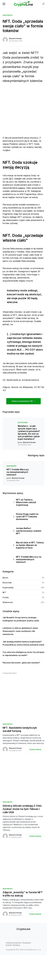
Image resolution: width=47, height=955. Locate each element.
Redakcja (16, 945)
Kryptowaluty (8, 587)
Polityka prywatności (14, 943)
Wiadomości (8, 15)
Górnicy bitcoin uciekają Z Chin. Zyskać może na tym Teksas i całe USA (22, 809)
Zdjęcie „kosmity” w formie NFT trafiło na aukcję (23, 894)
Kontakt (9, 945)
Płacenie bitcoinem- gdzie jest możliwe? (21, 663)
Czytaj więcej (35, 749)
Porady (6, 597)
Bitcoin (5, 578)
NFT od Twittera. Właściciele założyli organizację (26, 502)
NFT (11, 178)
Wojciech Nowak (15, 38)
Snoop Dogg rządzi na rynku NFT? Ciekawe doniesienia (27, 516)
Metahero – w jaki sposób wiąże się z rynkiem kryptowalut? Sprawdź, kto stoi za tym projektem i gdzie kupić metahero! (29, 432)
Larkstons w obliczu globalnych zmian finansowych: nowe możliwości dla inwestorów (20, 631)
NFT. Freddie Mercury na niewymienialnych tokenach (18, 472)
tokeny (21, 188)
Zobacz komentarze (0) (22, 401)
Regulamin (27, 943)
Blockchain (22, 422)
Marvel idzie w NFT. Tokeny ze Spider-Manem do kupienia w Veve (30, 545)
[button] (4, 4)
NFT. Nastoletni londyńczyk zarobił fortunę (20, 729)
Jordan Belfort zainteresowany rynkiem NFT (28, 531)
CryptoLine (23, 929)
